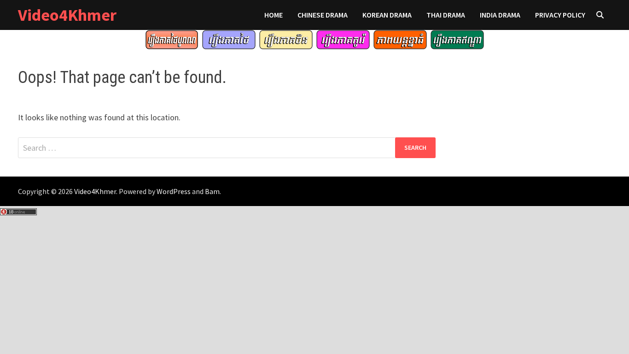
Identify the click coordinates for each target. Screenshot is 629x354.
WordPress (174, 191)
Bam (212, 191)
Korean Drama (387, 14)
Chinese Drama (322, 14)
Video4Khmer (67, 15)
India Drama (500, 14)
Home (273, 14)
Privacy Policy (560, 14)
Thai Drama (445, 14)
